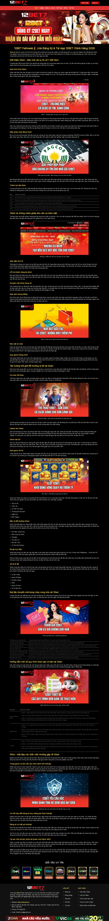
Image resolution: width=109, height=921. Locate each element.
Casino (42, 8)
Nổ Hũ (66, 8)
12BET (36, 8)
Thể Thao (59, 8)
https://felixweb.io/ (23, 902)
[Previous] (7, 874)
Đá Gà (53, 8)
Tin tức (71, 8)
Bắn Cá (47, 8)
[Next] (101, 874)
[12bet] (18, 3)
